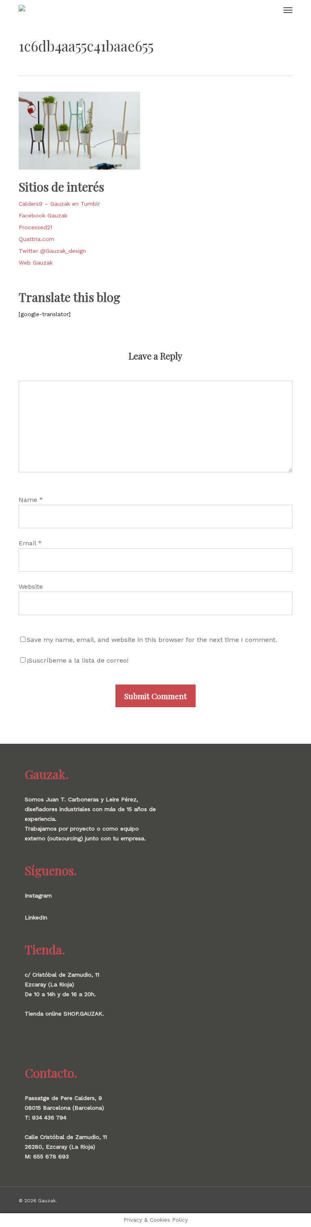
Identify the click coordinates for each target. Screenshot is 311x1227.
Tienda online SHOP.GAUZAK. (64, 1013)
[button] (287, 10)
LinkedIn (36, 917)
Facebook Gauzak (43, 215)
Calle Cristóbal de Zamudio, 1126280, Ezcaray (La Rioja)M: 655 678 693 (66, 1147)
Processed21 (35, 227)
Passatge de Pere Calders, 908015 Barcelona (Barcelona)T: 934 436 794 (64, 1108)
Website (31, 586)
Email (30, 543)
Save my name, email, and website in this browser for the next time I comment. (152, 640)
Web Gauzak (36, 262)
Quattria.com (36, 239)
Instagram (38, 895)
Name (31, 500)
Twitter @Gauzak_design (52, 251)
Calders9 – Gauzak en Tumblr (59, 203)
